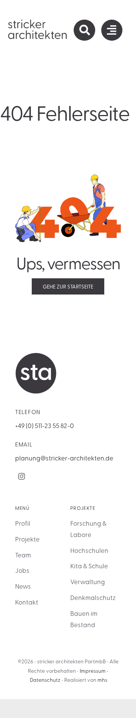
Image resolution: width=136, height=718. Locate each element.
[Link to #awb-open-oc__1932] (111, 30)
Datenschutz (45, 679)
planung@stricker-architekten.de (64, 457)
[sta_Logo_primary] (38, 22)
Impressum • (94, 670)
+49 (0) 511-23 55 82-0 (44, 425)
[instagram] (21, 476)
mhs (102, 679)
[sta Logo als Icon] (36, 355)
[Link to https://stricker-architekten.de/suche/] (84, 30)
